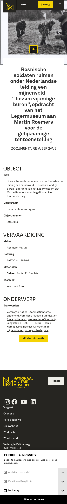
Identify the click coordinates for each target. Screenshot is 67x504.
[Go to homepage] (18, 384)
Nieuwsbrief (10, 426)
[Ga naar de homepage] (9, 6)
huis (46, 330)
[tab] (62, 472)
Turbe (38, 323)
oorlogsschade (33, 330)
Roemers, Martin (17, 247)
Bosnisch (28, 326)
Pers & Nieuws (12, 420)
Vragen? (8, 407)
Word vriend (10, 438)
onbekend (13, 315)
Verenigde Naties (17, 312)
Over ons (8, 413)
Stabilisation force (40, 312)
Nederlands (42, 326)
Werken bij (9, 432)
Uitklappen (33, 49)
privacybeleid (10, 463)
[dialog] (33, 477)
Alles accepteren (33, 499)
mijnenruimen (15, 330)
